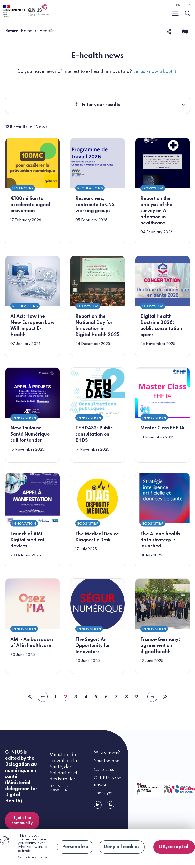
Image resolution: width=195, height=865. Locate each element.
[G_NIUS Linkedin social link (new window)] (98, 805)
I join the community (22, 820)
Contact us (104, 770)
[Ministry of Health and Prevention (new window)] (147, 789)
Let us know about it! (155, 71)
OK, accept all (174, 847)
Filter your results (101, 105)
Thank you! (104, 793)
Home (26, 31)
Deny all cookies (121, 847)
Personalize (75, 847)
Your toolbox (106, 761)
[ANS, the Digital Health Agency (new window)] (176, 789)
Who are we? (107, 753)
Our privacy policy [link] (32, 857)
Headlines (49, 31)
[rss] (110, 805)
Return (11, 31)
